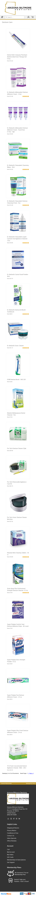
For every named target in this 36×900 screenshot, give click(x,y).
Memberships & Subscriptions (16, 860)
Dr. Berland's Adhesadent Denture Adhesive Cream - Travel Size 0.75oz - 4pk (17, 130)
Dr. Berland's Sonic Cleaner (15, 346)
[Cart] (32, 17)
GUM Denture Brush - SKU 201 (16, 379)
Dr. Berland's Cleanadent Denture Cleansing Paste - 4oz (17, 202)
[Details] (22, 50)
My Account (11, 852)
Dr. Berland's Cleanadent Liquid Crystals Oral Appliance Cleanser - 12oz (17, 239)
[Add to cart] (18, 50)
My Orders (10, 855)
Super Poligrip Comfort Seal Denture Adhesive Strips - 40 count (18, 625)
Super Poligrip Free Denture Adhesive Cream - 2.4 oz (15, 696)
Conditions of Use (12, 833)
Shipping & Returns (13, 828)
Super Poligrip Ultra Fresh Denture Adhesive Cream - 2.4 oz (17, 731)
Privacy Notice (11, 830)
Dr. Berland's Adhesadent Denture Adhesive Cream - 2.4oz (17, 93)
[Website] (8, 819)
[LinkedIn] (19, 819)
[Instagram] (16, 819)
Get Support (11, 862)
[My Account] (28, 17)
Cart (8, 849)
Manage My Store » (31, 783)
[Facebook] (13, 819)
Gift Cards (10, 857)
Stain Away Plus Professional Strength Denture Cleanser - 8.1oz (17, 589)
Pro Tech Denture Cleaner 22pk (16, 448)
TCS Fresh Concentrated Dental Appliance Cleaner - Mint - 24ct (17, 767)
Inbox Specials (11, 838)
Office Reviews (11, 841)
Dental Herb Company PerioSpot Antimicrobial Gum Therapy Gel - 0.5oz (17, 57)
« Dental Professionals (6, 783)
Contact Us (10, 836)
